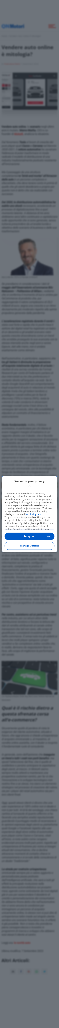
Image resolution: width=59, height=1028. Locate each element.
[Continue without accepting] (29, 486)
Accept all (29, 536)
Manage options (29, 545)
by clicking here (33, 514)
